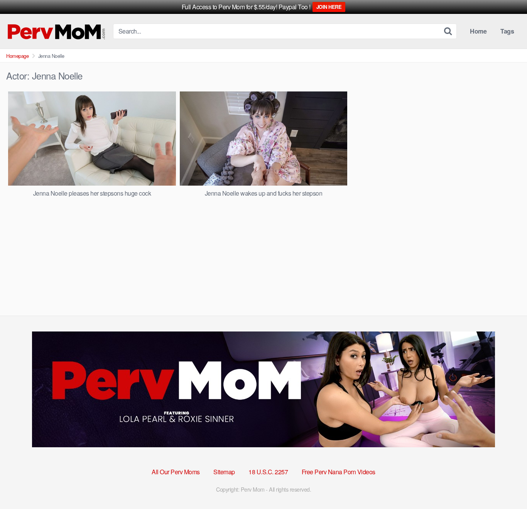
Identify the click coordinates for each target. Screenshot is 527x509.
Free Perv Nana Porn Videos (338, 471)
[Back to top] (506, 484)
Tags (507, 31)
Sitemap (224, 471)
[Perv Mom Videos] (56, 31)
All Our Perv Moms (176, 471)
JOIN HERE (329, 6)
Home (478, 31)
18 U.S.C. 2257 (268, 471)
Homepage (17, 55)
